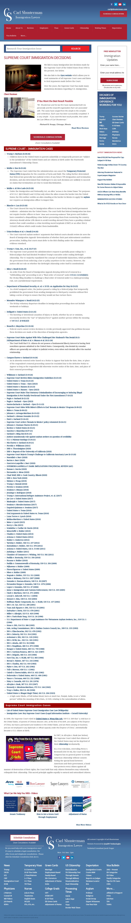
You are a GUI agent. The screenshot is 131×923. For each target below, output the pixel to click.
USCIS (6, 872)
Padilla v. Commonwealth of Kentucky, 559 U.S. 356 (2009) (32, 563)
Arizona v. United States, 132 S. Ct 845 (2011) (26, 549)
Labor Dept (70, 899)
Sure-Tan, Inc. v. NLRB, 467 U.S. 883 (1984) (25, 658)
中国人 (101, 126)
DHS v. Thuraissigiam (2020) (19, 449)
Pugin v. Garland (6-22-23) (18, 398)
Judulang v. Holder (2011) (18, 552)
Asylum (90, 888)
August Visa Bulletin (104, 180)
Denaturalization (72, 881)
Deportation (117, 28)
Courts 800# (90, 872)
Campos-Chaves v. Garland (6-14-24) (22, 358)
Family (101, 144)
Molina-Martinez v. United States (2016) (24, 519)
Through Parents (72, 875)
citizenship (63, 744)
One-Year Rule (91, 904)
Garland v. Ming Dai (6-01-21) (19, 434)
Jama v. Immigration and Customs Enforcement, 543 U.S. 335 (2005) (36, 590)
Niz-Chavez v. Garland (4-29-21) (20, 443)
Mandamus (116, 141)
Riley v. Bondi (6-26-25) (16, 269)
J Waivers (8, 893)
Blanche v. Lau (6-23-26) (17, 206)
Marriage (102, 138)
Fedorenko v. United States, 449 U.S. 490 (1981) (27, 675)
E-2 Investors (29, 870)
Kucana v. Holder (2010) (17, 560)
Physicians (116, 135)
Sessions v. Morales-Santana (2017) (22, 505)
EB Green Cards (118, 123)
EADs (47, 884)
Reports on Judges (93, 878)
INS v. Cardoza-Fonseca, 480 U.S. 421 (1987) (25, 652)
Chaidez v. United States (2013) (20, 534)
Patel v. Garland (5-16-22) (17, 419)
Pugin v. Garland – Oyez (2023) (20, 401)
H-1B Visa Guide (30, 872)
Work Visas (103, 129)
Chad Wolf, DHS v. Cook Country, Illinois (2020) (27, 475)
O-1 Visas (28, 881)
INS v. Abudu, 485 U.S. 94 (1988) (21, 643)
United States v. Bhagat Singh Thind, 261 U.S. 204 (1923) (31, 693)
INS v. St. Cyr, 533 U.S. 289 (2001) (21, 605)
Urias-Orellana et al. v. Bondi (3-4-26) (22, 232)
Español (102, 119)
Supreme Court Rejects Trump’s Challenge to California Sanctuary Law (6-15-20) (41, 454)
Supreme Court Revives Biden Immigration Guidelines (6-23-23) (34, 378)
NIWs (6, 904)
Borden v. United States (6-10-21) (21, 428)
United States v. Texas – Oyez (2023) (22, 384)
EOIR (6, 884)
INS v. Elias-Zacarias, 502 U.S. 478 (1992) (24, 631)
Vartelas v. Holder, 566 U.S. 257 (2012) (23, 543)
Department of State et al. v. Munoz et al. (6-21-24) (31, 340)
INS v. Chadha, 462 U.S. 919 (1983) (21, 664)
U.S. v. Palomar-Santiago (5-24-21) (21, 440)
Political (89, 893)
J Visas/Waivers (30, 875)
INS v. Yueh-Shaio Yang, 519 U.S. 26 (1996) (25, 617)
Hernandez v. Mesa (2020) (18, 472)
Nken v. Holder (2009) (16, 572)
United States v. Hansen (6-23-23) (21, 387)
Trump (101, 117)
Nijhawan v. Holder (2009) (18, 566)
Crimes (88, 875)
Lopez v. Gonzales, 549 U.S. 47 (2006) (23, 587)
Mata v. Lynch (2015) (16, 522)
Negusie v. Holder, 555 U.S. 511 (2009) (23, 575)
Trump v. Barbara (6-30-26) (18, 154)
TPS (108, 901)
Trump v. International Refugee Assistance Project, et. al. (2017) (34, 496)
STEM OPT (49, 896)
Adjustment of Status (53, 881)
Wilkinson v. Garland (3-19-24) (20, 375)
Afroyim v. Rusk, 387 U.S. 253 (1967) (22, 684)
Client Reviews (117, 119)
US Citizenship (73, 865)
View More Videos (83, 825)
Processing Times (71, 890)
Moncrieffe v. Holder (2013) (19, 531)
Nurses (114, 138)
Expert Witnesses (93, 901)
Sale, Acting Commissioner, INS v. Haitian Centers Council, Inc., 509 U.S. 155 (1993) (42, 628)
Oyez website (66, 75)
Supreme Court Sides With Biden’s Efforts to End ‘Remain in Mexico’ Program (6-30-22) (44, 407)
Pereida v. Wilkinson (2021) (18, 446)
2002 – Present (112, 870)
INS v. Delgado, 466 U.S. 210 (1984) (22, 655)
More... (23, 36)
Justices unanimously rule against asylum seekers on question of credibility (39, 437)
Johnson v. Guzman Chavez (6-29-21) (22, 425)
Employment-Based (52, 872)
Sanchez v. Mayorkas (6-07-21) (20, 431)
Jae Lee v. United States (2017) (20, 499)
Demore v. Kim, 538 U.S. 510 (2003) (22, 599)
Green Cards (69, 28)
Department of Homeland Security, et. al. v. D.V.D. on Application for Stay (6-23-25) (42, 286)
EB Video (110, 875)
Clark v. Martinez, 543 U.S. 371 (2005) (23, 593)
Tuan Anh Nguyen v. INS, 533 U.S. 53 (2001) (26, 608)
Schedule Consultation (24, 837)
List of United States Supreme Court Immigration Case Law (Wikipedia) (37, 710)
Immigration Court (11, 881)
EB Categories (112, 872)
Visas (56, 28)
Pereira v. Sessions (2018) (18, 487)
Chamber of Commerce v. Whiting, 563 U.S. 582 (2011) (30, 555)
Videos (101, 132)
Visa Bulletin (11, 36)
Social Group (91, 899)
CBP (5, 878)
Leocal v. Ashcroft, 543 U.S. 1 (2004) (22, 596)
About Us (19, 28)
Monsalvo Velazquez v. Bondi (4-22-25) (23, 300)
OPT (46, 893)
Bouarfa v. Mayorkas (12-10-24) (20, 326)
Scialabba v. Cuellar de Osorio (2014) (22, 528)
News (7, 865)
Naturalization (71, 870)
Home (8, 28)
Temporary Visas (33, 865)
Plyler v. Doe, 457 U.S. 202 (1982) (21, 667)
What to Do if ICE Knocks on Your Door (111, 204)
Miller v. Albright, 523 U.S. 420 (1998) (23, 614)
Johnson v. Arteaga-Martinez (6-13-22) (23, 413)
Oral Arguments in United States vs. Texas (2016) (28, 513)
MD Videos (8, 899)
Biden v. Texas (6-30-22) (17, 410)
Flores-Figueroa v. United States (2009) (23, 569)
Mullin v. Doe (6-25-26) (16, 168)
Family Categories (114, 878)
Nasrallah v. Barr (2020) (17, 457)
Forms (101, 141)
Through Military (72, 878)
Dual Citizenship (72, 884)
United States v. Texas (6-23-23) (20, 381)
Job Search (8, 901)
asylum (87, 197)
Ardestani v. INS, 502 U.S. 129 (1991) (22, 637)
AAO (67, 902)
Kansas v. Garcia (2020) (17, 469)
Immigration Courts (94, 870)
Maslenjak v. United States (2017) (21, 502)
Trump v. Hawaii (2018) (17, 484)
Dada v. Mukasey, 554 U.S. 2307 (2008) (23, 578)
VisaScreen (28, 896)
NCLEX (27, 901)
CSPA (114, 129)
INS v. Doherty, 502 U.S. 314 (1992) (22, 634)
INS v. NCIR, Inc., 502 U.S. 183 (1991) (22, 640)
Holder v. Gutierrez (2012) (18, 540)
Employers (44, 28)
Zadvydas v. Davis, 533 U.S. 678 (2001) (23, 611)
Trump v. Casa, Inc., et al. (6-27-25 (21, 249)
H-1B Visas (49, 899)
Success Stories (118, 117)
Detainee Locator (92, 881)
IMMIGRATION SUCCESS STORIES (109, 199)
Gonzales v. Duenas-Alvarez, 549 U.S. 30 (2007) (27, 581)
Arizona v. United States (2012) (20, 537)
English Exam (29, 899)
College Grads (52, 888)
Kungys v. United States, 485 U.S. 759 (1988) (25, 649)
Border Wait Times (73, 908)
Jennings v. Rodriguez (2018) (19, 493)
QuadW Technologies (112, 844)
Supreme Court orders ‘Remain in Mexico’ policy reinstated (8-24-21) (36, 422)
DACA (114, 144)
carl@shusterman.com (117, 9)
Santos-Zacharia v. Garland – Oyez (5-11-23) (25, 404)
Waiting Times (100, 28)
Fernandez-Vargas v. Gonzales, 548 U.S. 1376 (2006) (29, 584)
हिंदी (100, 123)
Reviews (30, 28)
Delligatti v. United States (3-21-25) (21, 312)
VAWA (109, 904)
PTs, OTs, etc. (29, 904)
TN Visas (27, 884)
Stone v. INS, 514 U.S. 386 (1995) (21, 625)
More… (111, 888)
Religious (89, 896)
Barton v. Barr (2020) (16, 460)
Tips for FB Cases (113, 881)
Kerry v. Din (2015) (15, 525)
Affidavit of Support (114, 893)
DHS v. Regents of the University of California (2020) (29, 452)
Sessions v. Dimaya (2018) (18, 490)
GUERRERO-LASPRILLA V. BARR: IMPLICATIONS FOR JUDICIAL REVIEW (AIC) (40, 466)
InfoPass (115, 132)
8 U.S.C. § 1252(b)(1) (79, 275)
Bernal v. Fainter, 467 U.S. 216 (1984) (23, 661)
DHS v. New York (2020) (17, 478)
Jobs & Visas (29, 893)
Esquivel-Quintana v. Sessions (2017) (22, 508)
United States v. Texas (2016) (19, 510)
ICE (5, 875)
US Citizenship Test (73, 872)
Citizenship (84, 28)
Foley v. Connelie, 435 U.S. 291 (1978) (23, 681)
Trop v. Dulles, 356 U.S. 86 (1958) (21, 690)
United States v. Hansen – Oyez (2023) (23, 390)
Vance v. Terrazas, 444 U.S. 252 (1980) (23, 678)
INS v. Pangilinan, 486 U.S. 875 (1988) (23, 646)
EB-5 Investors (51, 878)
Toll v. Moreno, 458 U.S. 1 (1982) (21, 670)
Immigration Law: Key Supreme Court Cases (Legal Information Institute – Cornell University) (47, 713)
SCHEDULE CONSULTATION (113, 14)
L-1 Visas (27, 878)
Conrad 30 (8, 896)
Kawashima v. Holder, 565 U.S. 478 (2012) (25, 546)
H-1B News (116, 126)
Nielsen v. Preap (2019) (17, 481)
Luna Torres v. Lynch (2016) (19, 516)
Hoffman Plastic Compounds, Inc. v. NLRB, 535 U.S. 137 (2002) (33, 602)
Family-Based (50, 875)
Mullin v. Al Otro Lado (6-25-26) (20, 188)
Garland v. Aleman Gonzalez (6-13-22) (23, 416)
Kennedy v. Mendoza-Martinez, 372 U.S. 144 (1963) (29, 687)
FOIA (109, 896)
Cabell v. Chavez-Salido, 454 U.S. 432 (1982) (25, 673)
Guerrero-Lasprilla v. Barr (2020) (21, 463)
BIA (87, 884)
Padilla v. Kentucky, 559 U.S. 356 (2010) (23, 558)
